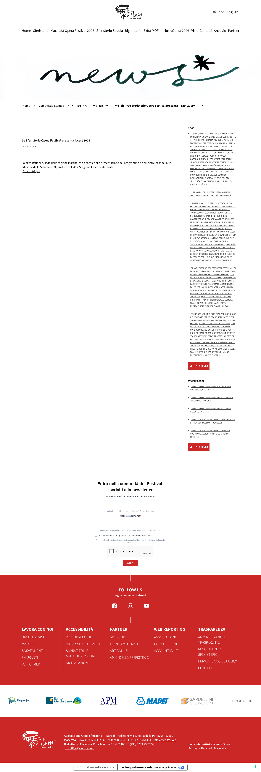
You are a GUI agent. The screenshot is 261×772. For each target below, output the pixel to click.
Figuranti (30, 657)
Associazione (165, 637)
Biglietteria (133, 30)
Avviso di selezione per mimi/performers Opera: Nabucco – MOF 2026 (210, 388)
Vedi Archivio (199, 366)
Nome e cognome (130, 516)
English (232, 12)
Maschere (30, 644)
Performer (31, 664)
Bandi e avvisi (33, 637)
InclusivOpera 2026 (175, 30)
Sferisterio (41, 30)
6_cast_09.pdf (31, 171)
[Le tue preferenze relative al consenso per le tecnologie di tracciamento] (256, 767)
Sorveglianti (33, 650)
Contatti (206, 30)
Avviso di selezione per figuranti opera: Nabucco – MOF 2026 (210, 410)
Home (26, 30)
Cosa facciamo (166, 644)
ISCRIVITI (130, 563)
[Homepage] (130, 12)
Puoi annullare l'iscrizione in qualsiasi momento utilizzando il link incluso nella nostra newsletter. (130, 541)
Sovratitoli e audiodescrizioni (80, 653)
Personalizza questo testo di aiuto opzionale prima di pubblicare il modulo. (130, 530)
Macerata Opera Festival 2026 (72, 30)
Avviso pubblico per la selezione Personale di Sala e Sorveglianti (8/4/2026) (212, 421)
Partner (233, 30)
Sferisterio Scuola (109, 30)
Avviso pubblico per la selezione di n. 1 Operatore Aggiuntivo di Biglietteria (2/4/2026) (210, 434)
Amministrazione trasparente (212, 640)
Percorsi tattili (79, 637)
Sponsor (117, 637)
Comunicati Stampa (51, 106)
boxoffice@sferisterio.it (79, 748)
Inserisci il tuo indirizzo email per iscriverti (130, 496)
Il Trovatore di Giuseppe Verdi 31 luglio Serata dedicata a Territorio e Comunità (210, 194)
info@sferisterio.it (165, 740)
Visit (194, 30)
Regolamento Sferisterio (209, 652)
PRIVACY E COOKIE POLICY (217, 661)
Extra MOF (151, 30)
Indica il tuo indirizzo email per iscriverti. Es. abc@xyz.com (130, 511)
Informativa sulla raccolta (95, 767)
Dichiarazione (78, 662)
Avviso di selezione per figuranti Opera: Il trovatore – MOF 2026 (211, 399)
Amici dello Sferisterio (129, 657)
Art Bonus (119, 650)
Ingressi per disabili (83, 644)
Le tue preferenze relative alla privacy (148, 767)
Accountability (167, 650)
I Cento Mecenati (124, 644)
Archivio (220, 30)
